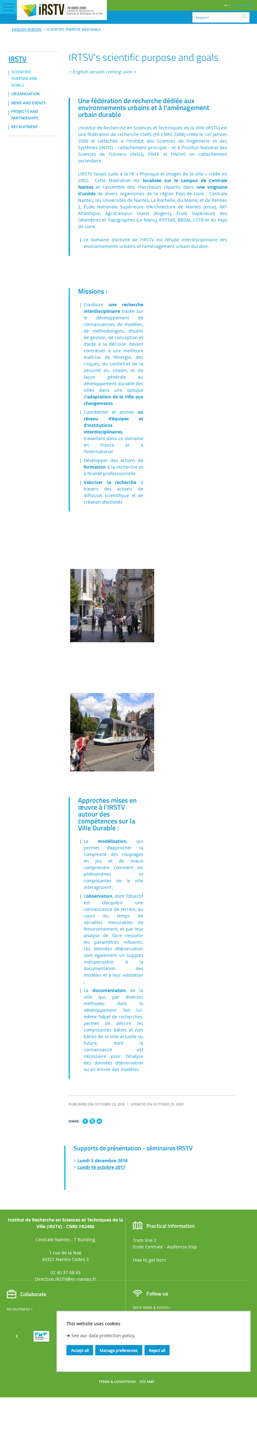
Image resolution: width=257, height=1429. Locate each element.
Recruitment (18, 1309)
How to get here (149, 1260)
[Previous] (17, 1336)
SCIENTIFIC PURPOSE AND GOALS (74, 30)
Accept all (80, 1350)
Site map (147, 1381)
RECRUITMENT (24, 126)
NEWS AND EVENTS (28, 103)
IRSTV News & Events (151, 1308)
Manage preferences (119, 1350)
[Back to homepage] (62, 10)
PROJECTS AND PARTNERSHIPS (25, 115)
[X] (92, 1120)
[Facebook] (85, 1121)
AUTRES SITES (243, 5)
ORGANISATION (25, 94)
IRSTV (17, 57)
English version (27, 30)
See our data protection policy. (103, 1335)
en (226, 5)
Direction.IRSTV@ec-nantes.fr (65, 1279)
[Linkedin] (99, 1121)
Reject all (157, 1350)
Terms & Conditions (117, 1381)
